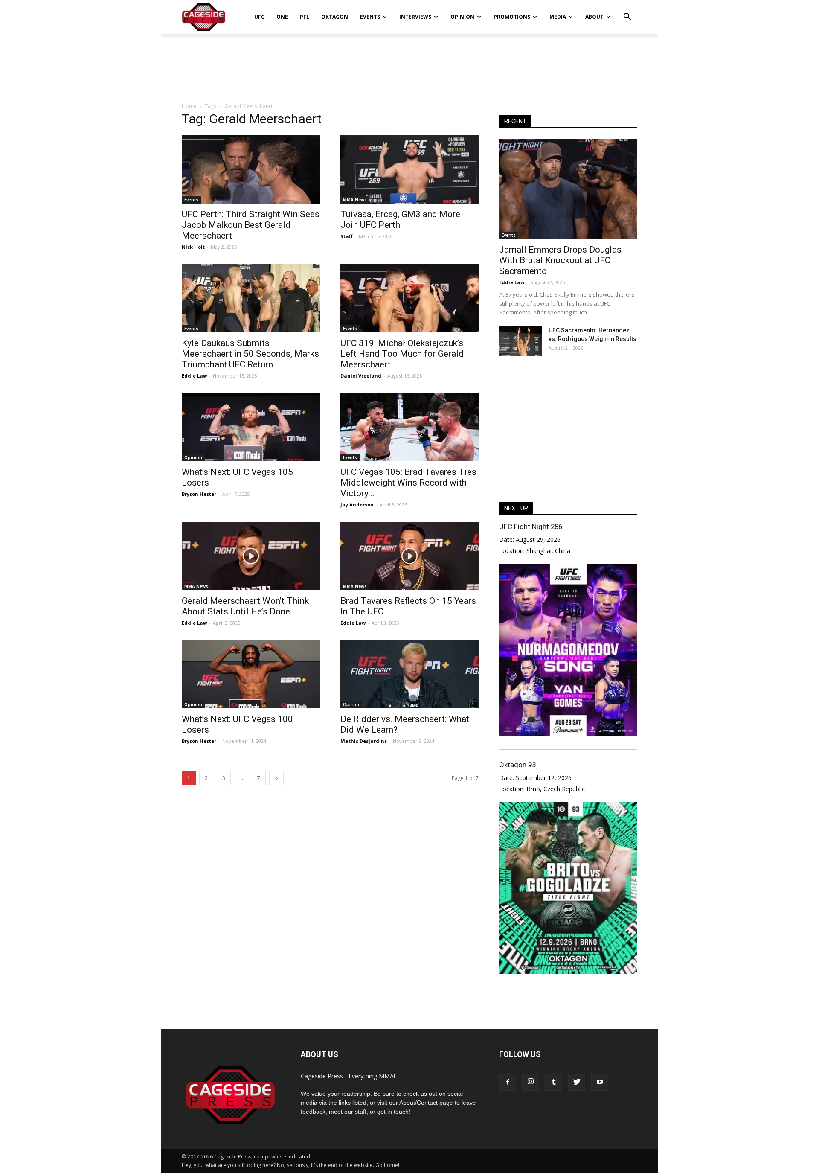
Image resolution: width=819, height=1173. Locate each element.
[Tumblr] (553, 1082)
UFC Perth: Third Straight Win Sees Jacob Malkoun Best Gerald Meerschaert (250, 225)
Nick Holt (193, 247)
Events (370, 16)
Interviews (415, 16)
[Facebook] (507, 1082)
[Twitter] (576, 1082)
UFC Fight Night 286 (530, 526)
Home (189, 106)
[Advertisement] (409, 63)
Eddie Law (194, 376)
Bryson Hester (199, 494)
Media (557, 16)
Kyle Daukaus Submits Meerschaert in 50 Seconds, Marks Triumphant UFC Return (250, 354)
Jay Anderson (357, 504)
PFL (304, 16)
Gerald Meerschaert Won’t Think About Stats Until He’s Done (245, 606)
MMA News (355, 200)
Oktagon (334, 16)
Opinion (462, 16)
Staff (346, 236)
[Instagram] (530, 1082)
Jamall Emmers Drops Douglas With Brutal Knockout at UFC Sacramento (560, 260)
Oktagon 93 (517, 764)
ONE (282, 16)
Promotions (512, 16)
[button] (627, 11)
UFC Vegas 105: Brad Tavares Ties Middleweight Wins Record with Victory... (408, 482)
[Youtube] (599, 1082)
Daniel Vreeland (360, 376)
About (594, 16)
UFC (259, 16)
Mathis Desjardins (363, 741)
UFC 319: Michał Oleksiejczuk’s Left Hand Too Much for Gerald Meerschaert (402, 354)
